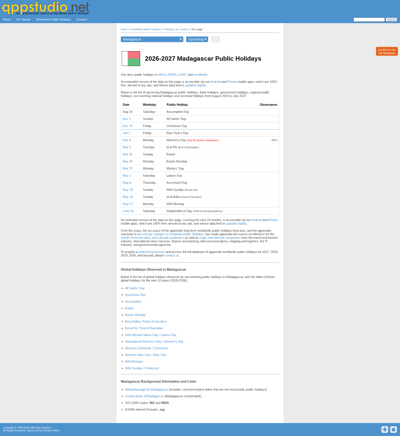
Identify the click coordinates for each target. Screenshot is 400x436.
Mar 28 (127, 154)
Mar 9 (127, 147)
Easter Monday (135, 315)
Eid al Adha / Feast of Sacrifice (145, 321)
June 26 (128, 211)
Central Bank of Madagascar (144, 396)
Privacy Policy (51, 430)
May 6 (127, 182)
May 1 (127, 175)
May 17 (128, 204)
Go (215, 39)
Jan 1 (126, 133)
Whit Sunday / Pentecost (142, 368)
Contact (82, 19)
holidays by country (176, 29)
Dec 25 (127, 126)
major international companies (219, 237)
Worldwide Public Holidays (53, 19)
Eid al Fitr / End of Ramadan (144, 328)
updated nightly (195, 85)
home (124, 29)
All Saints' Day (135, 288)
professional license (151, 252)
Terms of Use (34, 430)
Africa (162, 74)
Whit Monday (134, 361)
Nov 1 (127, 119)
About (7, 19)
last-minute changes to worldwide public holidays (170, 234)
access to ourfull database (387, 51)
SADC (182, 74)
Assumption (133, 301)
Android (215, 81)
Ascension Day (135, 295)
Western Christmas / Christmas (146, 348)
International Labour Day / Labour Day (150, 335)
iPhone (232, 81)
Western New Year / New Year (145, 355)
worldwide (200, 74)
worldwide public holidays (146, 29)
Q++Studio (23, 19)
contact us (172, 255)
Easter (129, 308)
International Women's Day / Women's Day (154, 341)
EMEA (172, 74)
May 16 (128, 189)
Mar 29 (127, 161)
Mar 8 (127, 140)
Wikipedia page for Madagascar (146, 389)
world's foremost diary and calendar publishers (152, 237)
